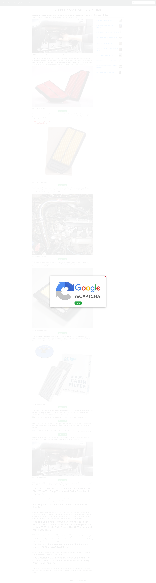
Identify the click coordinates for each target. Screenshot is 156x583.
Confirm (78, 303)
